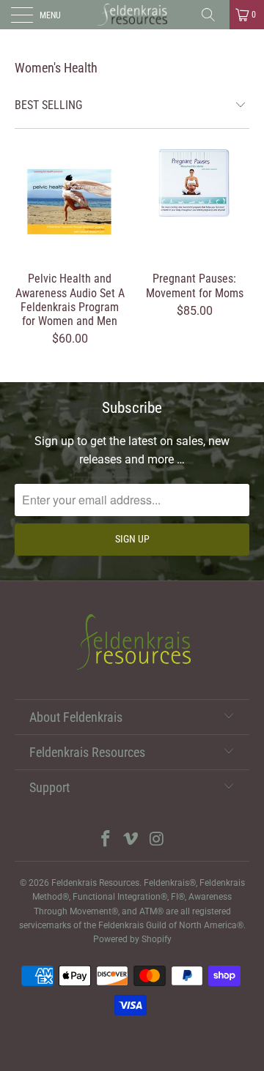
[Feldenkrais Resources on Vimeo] (131, 840)
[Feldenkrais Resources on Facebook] (106, 840)
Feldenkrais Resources (95, 883)
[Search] (213, 14)
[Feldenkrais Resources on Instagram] (157, 840)
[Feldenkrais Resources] (132, 14)
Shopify (157, 939)
